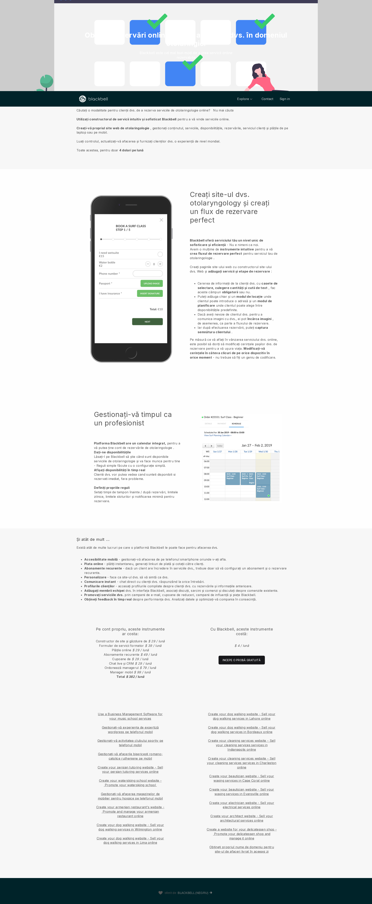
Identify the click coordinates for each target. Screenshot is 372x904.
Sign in (285, 99)
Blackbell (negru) (193, 893)
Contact (267, 99)
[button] (186, 130)
